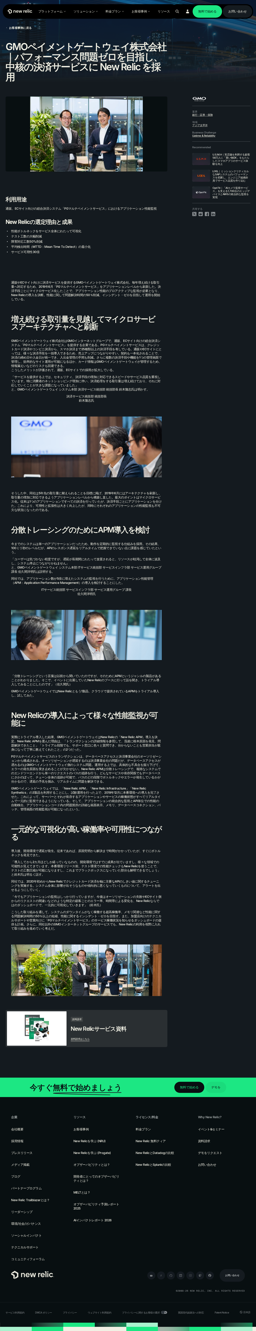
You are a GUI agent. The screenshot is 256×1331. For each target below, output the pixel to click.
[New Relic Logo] (19, 11)
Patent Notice (222, 1312)
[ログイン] (188, 11)
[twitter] (161, 1275)
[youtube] (151, 1275)
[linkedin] (180, 1275)
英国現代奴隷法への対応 (191, 1312)
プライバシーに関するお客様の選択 (141, 1312)
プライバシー (70, 1312)
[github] (171, 1275)
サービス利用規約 (15, 1312)
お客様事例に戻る (20, 28)
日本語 (246, 1312)
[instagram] (190, 1275)
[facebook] (210, 1275)
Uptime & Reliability (203, 135)
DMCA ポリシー (43, 1312)
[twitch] (200, 1275)
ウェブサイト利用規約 (99, 1312)
